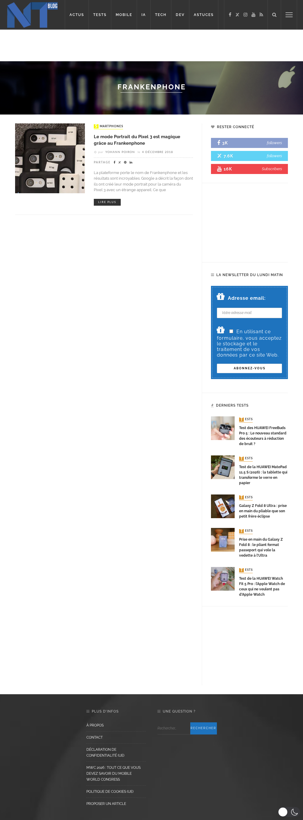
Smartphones (109, 126)
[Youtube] (253, 14)
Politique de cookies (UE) (109, 792)
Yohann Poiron (120, 152)
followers (274, 143)
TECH (161, 15)
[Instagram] (245, 14)
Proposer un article (106, 804)
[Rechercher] (274, 15)
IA (143, 15)
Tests (246, 420)
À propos (95, 725)
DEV (180, 15)
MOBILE (124, 15)
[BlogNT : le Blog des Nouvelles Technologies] (32, 14)
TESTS (100, 15)
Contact (94, 737)
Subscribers (272, 169)
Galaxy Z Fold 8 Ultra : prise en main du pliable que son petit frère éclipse (263, 511)
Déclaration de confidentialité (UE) (105, 752)
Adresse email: (247, 298)
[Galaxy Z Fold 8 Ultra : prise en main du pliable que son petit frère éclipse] (223, 506)
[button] (289, 812)
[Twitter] (237, 14)
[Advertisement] (151, 44)
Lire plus (107, 202)
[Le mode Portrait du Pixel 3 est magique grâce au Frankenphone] (50, 158)
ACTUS (77, 15)
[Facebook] (230, 14)
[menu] (289, 14)
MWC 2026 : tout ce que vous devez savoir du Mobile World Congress (113, 774)
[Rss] (261, 14)
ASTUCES (204, 15)
